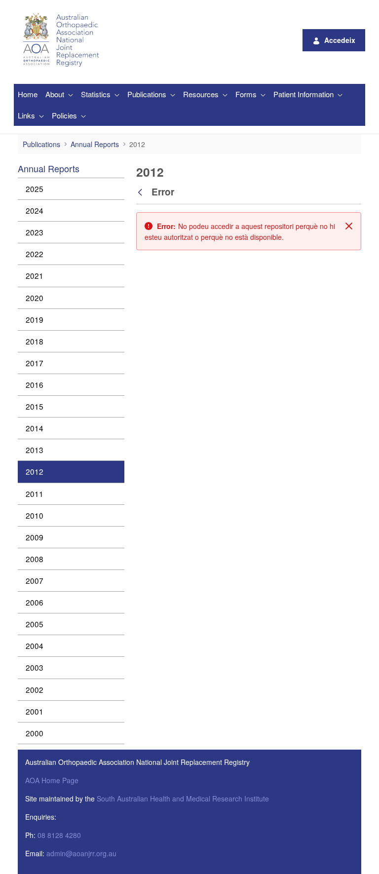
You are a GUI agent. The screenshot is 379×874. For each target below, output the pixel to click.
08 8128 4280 (59, 835)
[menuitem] (27, 94)
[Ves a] (63, 40)
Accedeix (339, 40)
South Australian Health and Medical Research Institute (183, 798)
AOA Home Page (51, 780)
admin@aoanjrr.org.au (81, 853)
